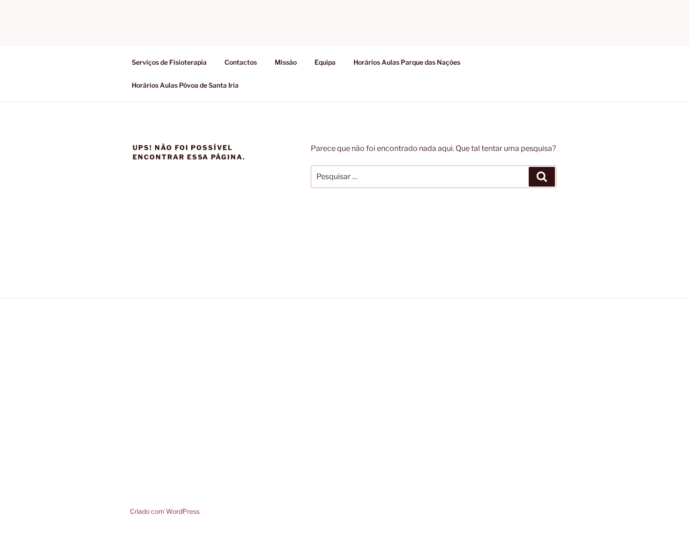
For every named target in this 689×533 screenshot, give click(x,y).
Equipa (325, 62)
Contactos (241, 62)
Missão (286, 62)
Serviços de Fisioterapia (169, 62)
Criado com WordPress (165, 511)
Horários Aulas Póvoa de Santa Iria (185, 85)
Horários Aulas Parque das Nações (406, 62)
